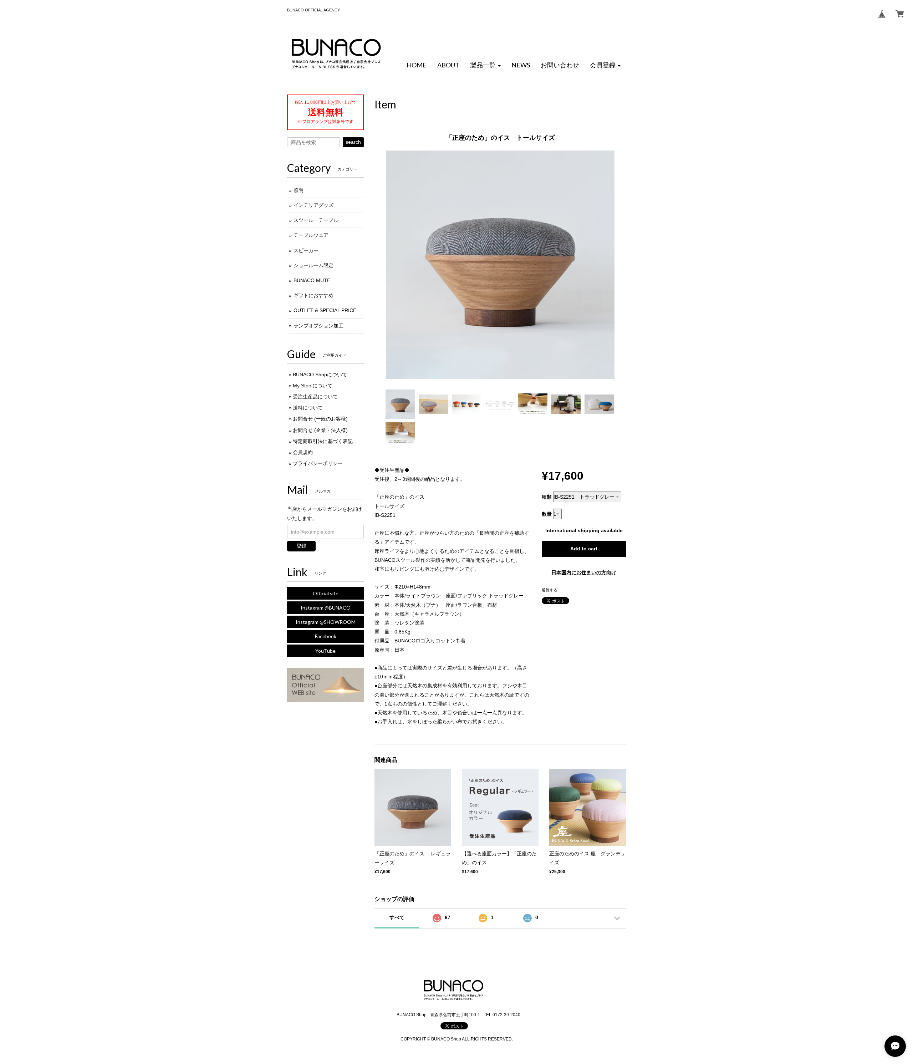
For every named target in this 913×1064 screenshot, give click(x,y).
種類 (547, 497)
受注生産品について (315, 396)
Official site (325, 593)
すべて (396, 917)
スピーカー (306, 250)
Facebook (325, 636)
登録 (301, 546)
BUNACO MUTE (312, 280)
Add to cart (583, 548)
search (353, 142)
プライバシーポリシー (318, 463)
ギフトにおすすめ (313, 295)
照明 (299, 190)
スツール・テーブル (316, 220)
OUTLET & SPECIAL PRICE (325, 310)
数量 (547, 514)
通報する (549, 590)
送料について (308, 408)
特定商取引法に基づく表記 (323, 441)
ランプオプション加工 (318, 326)
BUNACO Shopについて (320, 374)
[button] (485, 65)
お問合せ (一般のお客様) (320, 419)
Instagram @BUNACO (326, 608)
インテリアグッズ (313, 205)
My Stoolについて (312, 385)
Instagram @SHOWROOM (326, 622)
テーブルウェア (311, 235)
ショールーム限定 (313, 265)
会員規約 (303, 452)
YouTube (325, 651)
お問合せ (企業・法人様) (320, 430)
